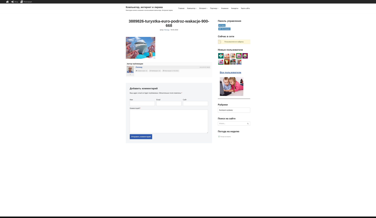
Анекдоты (234, 8)
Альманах (224, 8)
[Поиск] (248, 124)
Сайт (185, 100)
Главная (181, 8)
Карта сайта (245, 8)
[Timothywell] (221, 56)
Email (158, 100)
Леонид (166, 30)
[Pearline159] (227, 56)
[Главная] (7, 2)
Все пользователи (230, 72)
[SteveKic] (227, 62)
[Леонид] (130, 69)
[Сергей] (233, 62)
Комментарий (135, 108)
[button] (196, 8)
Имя (131, 100)
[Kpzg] (239, 56)
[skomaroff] (221, 62)
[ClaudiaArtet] (233, 56)
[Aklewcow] (245, 56)
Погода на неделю (225, 136)
